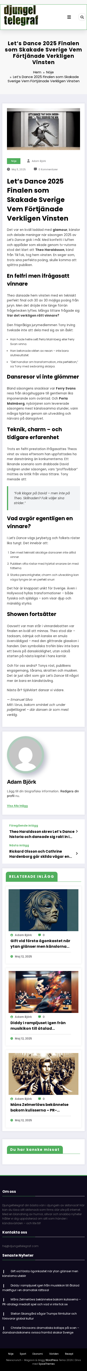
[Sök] (82, 17)
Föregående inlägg (23, 825)
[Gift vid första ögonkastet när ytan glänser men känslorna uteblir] (43, 910)
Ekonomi (37, 1354)
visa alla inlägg (17, 805)
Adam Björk (39, 161)
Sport (23, 1354)
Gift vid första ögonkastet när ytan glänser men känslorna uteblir (40, 943)
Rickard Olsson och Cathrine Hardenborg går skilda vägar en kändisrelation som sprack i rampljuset (39, 854)
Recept (69, 1354)
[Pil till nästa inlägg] (77, 853)
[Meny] (69, 17)
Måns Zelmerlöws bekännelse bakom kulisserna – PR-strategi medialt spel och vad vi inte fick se (39, 1107)
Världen (54, 1354)
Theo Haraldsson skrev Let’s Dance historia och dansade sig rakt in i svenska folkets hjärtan (41, 834)
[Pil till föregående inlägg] (77, 831)
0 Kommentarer (48, 169)
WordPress (51, 1360)
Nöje (13, 161)
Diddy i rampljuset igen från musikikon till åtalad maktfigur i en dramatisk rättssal (38, 1025)
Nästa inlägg (19, 845)
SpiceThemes (47, 1364)
